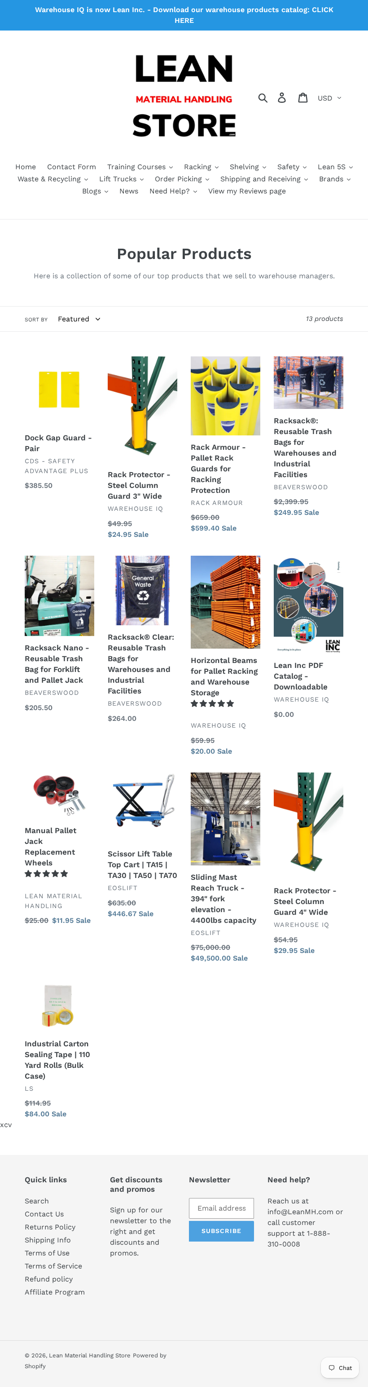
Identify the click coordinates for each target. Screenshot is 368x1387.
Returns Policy (50, 1227)
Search (37, 1201)
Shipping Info (48, 1240)
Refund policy (49, 1279)
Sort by (36, 319)
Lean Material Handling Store (90, 1355)
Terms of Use (47, 1253)
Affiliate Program (55, 1292)
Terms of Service (53, 1266)
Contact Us (44, 1214)
